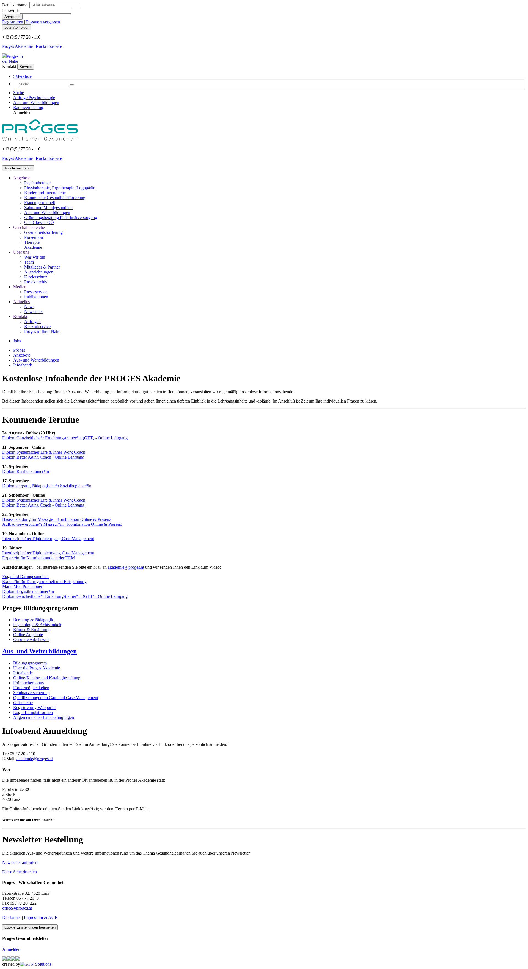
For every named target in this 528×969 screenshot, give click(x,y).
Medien (19, 286)
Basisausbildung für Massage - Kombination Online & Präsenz (56, 519)
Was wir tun (34, 257)
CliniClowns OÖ (39, 222)
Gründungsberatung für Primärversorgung (60, 217)
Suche (18, 92)
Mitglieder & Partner (42, 267)
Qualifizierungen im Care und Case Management (55, 697)
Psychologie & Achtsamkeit (37, 624)
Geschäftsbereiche (29, 227)
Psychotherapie (37, 182)
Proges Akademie (17, 46)
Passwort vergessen (43, 22)
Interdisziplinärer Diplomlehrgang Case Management (48, 538)
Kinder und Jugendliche (45, 192)
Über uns (21, 252)
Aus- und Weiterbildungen (36, 102)
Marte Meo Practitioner (22, 586)
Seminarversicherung (31, 692)
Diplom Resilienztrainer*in (25, 471)
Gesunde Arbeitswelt (31, 639)
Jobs (17, 340)
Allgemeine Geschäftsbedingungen (43, 717)
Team (29, 262)
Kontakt (20, 316)
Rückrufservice (49, 46)
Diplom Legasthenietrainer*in (28, 591)
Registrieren (12, 22)
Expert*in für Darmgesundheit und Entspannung (44, 581)
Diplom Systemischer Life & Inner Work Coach (43, 452)
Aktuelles (21, 301)
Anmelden (11, 949)
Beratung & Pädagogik (33, 619)
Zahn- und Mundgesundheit (48, 207)
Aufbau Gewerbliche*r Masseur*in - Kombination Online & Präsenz (62, 524)
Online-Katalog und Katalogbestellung (46, 677)
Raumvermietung (28, 107)
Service (26, 67)
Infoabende (23, 365)
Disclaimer (11, 917)
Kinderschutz (35, 277)
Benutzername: (15, 4)
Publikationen (36, 296)
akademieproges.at (126, 567)
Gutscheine (23, 702)
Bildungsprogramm (30, 663)
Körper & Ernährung (31, 629)
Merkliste (22, 76)
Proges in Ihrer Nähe (42, 331)
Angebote (21, 178)
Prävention (33, 237)
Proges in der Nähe (12, 59)
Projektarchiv (35, 282)
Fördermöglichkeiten (31, 687)
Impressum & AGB (41, 917)
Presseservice (35, 291)
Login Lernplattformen (33, 712)
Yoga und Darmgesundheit (25, 576)
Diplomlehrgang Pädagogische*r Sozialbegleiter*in (46, 485)
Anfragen (32, 321)
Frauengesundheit (39, 202)
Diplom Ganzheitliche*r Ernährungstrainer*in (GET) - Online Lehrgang (65, 438)
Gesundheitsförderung (43, 232)
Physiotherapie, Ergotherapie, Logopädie (59, 187)
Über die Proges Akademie (36, 668)
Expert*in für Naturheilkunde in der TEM (38, 557)
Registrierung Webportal (34, 707)
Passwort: (10, 10)
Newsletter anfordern (20, 862)
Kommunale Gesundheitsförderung (54, 197)
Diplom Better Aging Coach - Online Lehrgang (43, 457)
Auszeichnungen (38, 272)
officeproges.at (17, 908)
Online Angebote (28, 634)
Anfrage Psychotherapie (34, 97)
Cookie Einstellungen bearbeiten (30, 927)
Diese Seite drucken (19, 871)
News (29, 306)
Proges (19, 350)
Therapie (32, 242)
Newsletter (33, 311)
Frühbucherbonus (28, 682)
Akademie (33, 247)
